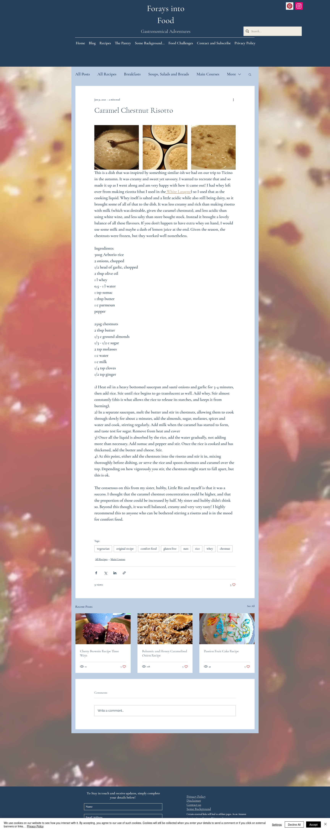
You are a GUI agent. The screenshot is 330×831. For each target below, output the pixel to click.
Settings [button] (277, 824)
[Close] (325, 824)
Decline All (294, 824)
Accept (313, 824)
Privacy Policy (35, 826)
